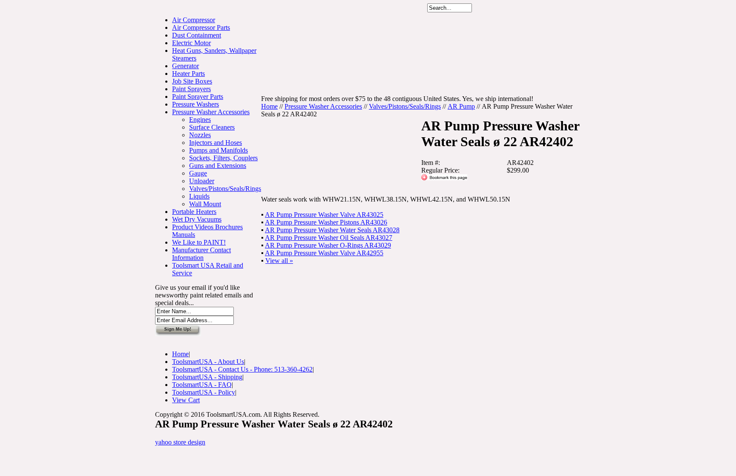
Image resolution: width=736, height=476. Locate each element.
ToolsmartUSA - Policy (203, 392)
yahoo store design (180, 442)
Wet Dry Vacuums (196, 219)
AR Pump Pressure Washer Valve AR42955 (324, 253)
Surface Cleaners (212, 127)
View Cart (186, 400)
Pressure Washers (195, 104)
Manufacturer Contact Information (201, 253)
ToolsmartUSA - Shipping (207, 377)
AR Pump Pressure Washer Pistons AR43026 (326, 222)
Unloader (201, 181)
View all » (279, 260)
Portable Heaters (194, 211)
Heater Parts (188, 73)
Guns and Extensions (217, 165)
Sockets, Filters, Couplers (223, 158)
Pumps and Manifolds (218, 150)
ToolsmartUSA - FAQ (202, 384)
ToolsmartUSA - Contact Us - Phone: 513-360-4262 (242, 369)
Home (269, 106)
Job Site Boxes (192, 81)
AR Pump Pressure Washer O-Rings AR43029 (328, 245)
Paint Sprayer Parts (197, 96)
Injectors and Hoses (215, 142)
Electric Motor (191, 42)
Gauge (198, 173)
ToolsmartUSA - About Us (208, 361)
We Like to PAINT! (199, 242)
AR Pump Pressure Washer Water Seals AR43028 (332, 230)
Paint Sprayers (191, 88)
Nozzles (200, 134)
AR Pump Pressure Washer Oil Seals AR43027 (328, 237)
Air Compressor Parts (201, 27)
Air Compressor (193, 19)
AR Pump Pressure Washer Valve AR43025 (324, 214)
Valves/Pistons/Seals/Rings (225, 188)
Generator (185, 65)
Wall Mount (205, 204)
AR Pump (461, 106)
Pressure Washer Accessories (211, 111)
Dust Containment (196, 35)
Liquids (199, 196)
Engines (200, 119)
